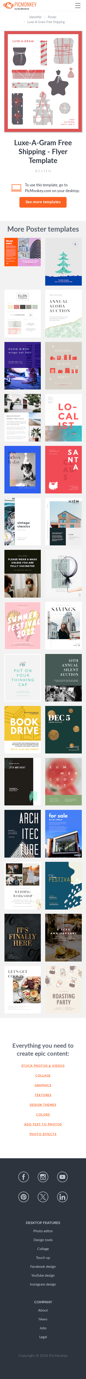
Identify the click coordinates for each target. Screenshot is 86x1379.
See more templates (43, 202)
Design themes (43, 1105)
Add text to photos (43, 1124)
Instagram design (43, 1284)
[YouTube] (62, 1177)
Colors (43, 1114)
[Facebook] (23, 1177)
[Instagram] (43, 1177)
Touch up (43, 1258)
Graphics (43, 1085)
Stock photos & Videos (43, 1066)
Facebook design (43, 1266)
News (43, 1319)
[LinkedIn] (62, 1197)
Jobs (43, 1328)
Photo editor (43, 1231)
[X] (43, 1197)
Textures (43, 1095)
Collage (43, 1075)
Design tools (43, 1240)
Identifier (35, 17)
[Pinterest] (23, 1197)
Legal (43, 1337)
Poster (52, 17)
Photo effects (43, 1134)
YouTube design (43, 1275)
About (43, 1310)
